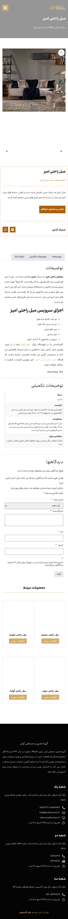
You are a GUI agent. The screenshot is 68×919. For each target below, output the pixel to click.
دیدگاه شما (56, 511)
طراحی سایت (43, 912)
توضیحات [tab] (57, 257)
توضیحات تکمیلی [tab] (37, 257)
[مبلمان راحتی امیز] (34, 80)
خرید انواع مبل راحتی (45, 360)
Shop (51, 27)
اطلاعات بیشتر (50, 641)
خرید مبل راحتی (47, 180)
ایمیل (59, 545)
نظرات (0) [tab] (19, 257)
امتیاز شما (57, 500)
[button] (5, 8)
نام (60, 532)
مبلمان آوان (60, 27)
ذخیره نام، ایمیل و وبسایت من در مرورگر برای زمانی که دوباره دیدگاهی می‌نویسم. (35, 563)
